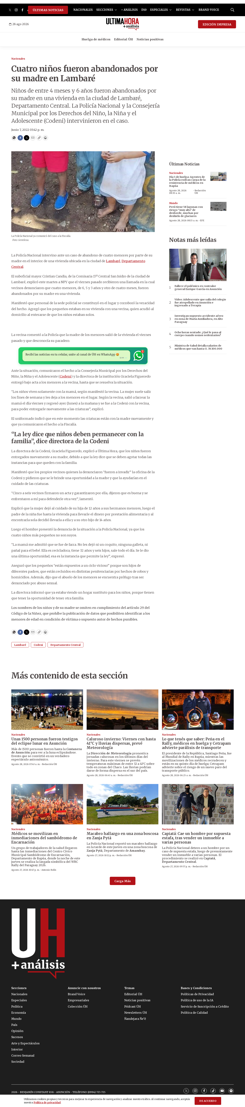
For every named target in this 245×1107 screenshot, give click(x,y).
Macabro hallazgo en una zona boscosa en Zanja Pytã (122, 835)
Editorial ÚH (123, 39)
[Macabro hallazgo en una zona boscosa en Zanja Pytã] (122, 804)
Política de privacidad (47, 1102)
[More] (116, 9)
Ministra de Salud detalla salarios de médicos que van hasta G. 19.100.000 (198, 347)
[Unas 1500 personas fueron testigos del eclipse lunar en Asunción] (47, 709)
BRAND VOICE (209, 9)
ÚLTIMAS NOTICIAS (48, 10)
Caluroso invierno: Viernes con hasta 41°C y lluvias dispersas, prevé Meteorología (121, 743)
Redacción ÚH (200, 191)
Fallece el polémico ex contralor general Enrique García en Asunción (198, 288)
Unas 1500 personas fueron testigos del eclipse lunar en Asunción (44, 741)
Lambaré (113, 261)
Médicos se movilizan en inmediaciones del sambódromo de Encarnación (44, 837)
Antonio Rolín (48, 870)
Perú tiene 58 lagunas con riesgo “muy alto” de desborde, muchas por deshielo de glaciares (186, 211)
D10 (144, 9)
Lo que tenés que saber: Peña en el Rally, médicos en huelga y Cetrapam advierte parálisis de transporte (196, 743)
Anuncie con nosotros (84, 988)
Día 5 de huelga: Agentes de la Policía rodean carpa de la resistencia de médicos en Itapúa (187, 181)
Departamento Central (65, 645)
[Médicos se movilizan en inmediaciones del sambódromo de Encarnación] (47, 804)
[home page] (122, 24)
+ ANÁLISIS (129, 9)
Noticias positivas (150, 39)
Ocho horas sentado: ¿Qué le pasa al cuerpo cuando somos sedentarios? (198, 334)
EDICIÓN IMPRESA (217, 24)
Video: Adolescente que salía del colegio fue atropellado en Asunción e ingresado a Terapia (200, 302)
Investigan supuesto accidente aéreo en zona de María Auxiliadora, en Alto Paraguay (199, 318)
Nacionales (18, 58)
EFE (202, 220)
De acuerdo (207, 1101)
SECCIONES (104, 9)
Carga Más (122, 881)
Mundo (173, 203)
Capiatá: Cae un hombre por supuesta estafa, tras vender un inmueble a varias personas (196, 837)
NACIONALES (83, 9)
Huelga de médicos (96, 39)
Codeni (65, 376)
